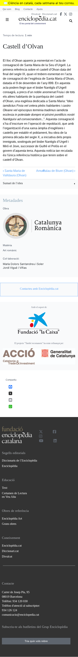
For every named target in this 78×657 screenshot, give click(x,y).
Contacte (28, 9)
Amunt (40, 170)
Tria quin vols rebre (36, 641)
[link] (39, 183)
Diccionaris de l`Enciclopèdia (19, 460)
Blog (17, 9)
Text (4, 487)
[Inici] (37, 19)
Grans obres (9, 523)
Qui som (7, 9)
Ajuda (40, 9)
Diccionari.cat (49, 14)
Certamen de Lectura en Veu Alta (14, 495)
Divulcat (35, 14)
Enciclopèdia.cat (12, 545)
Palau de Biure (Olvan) (59, 170)
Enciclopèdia (9, 466)
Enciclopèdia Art (12, 518)
